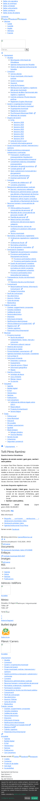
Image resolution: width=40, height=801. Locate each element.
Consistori (8, 662)
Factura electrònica (11, 715)
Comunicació (9, 692)
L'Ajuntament (10, 446)
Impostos (7, 718)
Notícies (7, 576)
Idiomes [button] (7, 21)
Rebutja (27, 798)
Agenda (7, 572)
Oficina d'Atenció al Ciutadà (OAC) (16, 725)
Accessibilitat (9, 768)
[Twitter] (4, 19)
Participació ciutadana (12, 688)
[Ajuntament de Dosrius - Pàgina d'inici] (13, 44)
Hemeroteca (8, 746)
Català (9, 24)
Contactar (4, 17)
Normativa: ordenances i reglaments (17, 685)
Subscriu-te (5, 637)
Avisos (6, 574)
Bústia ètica (8, 704)
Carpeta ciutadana (11, 711)
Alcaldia (7, 660)
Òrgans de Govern (11, 667)
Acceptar (34, 798)
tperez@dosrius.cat (25, 537)
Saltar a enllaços (9, 10)
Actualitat (4, 736)
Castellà (10, 26)
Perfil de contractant (11, 695)
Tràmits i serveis (7, 706)
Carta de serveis (10, 702)
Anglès (9, 28)
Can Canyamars (10, 752)
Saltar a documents (10, 8)
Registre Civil (9, 727)
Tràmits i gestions (10, 729)
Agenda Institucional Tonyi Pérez (16, 525)
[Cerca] (27, 49)
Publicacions (8, 579)
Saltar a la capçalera (10, 1)
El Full (6, 743)
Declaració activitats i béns (14, 523)
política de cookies (20, 794)
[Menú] (2, 53)
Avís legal (7, 766)
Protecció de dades (11, 763)
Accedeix (4, 596)
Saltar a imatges (9, 6)
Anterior (4, 620)
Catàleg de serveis (11, 713)
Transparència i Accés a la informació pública (20, 690)
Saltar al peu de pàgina (11, 13)
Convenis (7, 678)
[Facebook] (12, 19)
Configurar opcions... (8, 798)
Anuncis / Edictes (10, 699)
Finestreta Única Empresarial (14, 732)
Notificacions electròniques (14, 722)
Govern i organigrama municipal (16, 665)
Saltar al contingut (10, 3)
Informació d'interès (11, 720)
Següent (10, 620)
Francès (10, 33)
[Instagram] (22, 19)
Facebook (15, 529)
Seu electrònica (10, 697)
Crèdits (7, 759)
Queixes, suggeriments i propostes (17, 709)
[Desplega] (17, 447)
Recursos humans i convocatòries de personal (21, 683)
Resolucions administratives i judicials (18, 681)
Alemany (10, 31)
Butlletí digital (9, 741)
